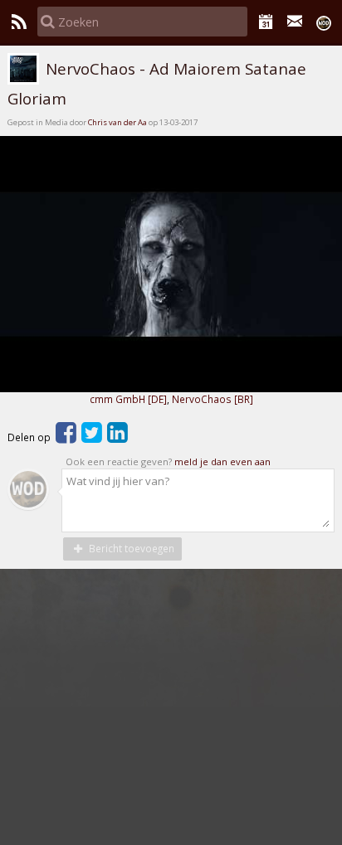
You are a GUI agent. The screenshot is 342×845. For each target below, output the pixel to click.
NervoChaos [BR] (212, 399)
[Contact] (295, 21)
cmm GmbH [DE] (128, 399)
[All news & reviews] (18, 21)
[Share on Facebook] (66, 437)
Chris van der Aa (117, 122)
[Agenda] (266, 21)
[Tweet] (92, 437)
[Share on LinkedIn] (117, 437)
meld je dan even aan (222, 461)
